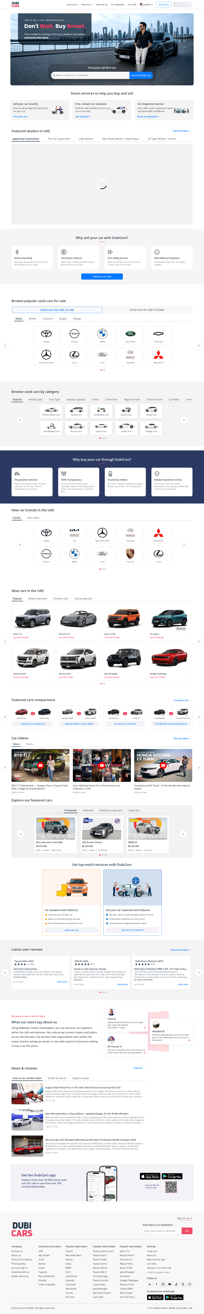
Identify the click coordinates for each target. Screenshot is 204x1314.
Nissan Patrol (19, 673)
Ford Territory (127, 1297)
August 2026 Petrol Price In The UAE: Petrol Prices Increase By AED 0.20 (82, 1087)
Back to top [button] (183, 1218)
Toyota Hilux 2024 (24, 961)
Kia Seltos (154, 634)
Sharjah (43, 1280)
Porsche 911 (64, 634)
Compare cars (181, 700)
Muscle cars (76, 431)
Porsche (70, 1297)
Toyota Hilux (99, 1284)
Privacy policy (19, 1263)
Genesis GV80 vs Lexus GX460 (79, 723)
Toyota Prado (100, 1259)
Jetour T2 (17, 634)
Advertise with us (20, 1272)
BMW (68, 1267)
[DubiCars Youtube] (169, 1284)
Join (187, 1230)
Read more (62, 981)
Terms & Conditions (22, 1259)
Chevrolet (71, 1284)
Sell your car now (102, 276)
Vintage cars (151, 431)
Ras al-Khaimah (47, 1276)
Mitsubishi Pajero (102, 1292)
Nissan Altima (100, 1267)
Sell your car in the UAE (159, 1267)
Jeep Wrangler (111, 673)
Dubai (42, 1267)
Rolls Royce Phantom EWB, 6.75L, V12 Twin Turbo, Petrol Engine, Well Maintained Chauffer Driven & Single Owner (160, 968)
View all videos (181, 738)
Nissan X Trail (127, 1284)
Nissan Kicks (65, 673)
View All (138, 1068)
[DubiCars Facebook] (156, 1284)
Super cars (126, 431)
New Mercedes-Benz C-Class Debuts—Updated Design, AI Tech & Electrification (87, 1113)
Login (182, 4)
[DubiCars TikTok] (176, 1284)
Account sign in (19, 1267)
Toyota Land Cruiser (103, 1251)
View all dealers (181, 130)
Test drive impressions (25, 968)
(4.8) (153, 964)
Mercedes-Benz (74, 1255)
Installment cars (101, 414)
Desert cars (126, 414)
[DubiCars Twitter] (183, 1284)
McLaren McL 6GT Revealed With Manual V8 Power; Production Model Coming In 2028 (90, 1139)
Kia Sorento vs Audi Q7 (125, 723)
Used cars (152, 1251)
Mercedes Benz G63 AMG (49, 842)
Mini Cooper (126, 1292)
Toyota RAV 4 (99, 1272)
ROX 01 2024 (81, 961)
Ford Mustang (100, 1276)
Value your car (71, 930)
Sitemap (151, 1246)
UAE (41, 1251)
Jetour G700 (109, 634)
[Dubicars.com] (22, 1229)
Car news (152, 1263)
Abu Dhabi (44, 1255)
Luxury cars (101, 431)
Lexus (69, 1263)
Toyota (69, 1251)
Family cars (76, 414)
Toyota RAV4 (126, 1288)
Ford (68, 1272)
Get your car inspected (132, 930)
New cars (152, 1255)
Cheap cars (151, 414)
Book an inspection (148, 116)
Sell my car (164, 4)
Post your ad (20, 116)
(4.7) (92, 964)
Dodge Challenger (158, 673)
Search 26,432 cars (141, 75)
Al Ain (41, 1259)
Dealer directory (20, 1276)
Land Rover (71, 1276)
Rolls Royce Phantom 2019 (149, 961)
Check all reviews (180, 949)
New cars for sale (156, 1259)
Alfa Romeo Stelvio (92, 842)
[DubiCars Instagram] (163, 1284)
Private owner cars (51, 414)
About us (16, 1255)
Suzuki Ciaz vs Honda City (33, 723)
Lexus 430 (98, 1297)
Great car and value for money (90, 968)
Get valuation (82, 116)
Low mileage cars (51, 431)
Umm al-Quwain (47, 1284)
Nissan (69, 1259)
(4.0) (32, 964)
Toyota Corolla (100, 1280)
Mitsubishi (71, 1288)
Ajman (42, 1263)
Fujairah (43, 1272)
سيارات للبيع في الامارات (158, 1272)
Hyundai (70, 1280)
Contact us (17, 1251)
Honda (69, 1292)
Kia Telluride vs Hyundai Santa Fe (171, 723)
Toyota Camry (100, 1263)
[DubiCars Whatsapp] (189, 1284)
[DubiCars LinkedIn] (149, 1284)
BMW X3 (132, 842)
